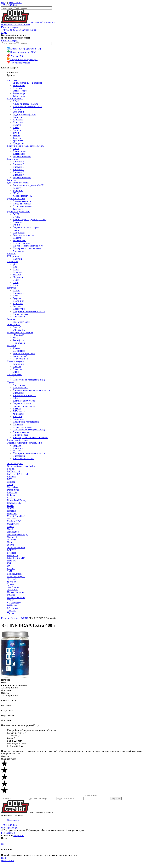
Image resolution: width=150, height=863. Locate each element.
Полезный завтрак (22, 203)
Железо (16, 264)
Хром (15, 282)
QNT (9, 566)
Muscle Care (13, 524)
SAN (9, 571)
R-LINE (11, 568)
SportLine (11, 581)
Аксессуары (13, 80)
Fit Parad (11, 495)
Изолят (16, 348)
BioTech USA (13, 471)
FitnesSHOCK (14, 503)
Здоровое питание (16, 198)
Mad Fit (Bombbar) (16, 516)
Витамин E (18, 172)
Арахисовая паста (22, 201)
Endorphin (12, 492)
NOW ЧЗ (11, 539)
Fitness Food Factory (17, 500)
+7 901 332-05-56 (9, 5)
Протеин (11, 345)
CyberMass (12, 487)
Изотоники (18, 301)
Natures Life (13, 537)
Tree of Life (12, 589)
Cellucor (11, 482)
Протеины (18, 424)
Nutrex (10, 542)
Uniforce (11, 595)
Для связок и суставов (18, 182)
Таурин (16, 133)
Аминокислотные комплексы (27, 106)
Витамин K (18, 175)
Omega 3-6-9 (19, 330)
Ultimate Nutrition (15, 592)
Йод (15, 266)
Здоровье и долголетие (18, 211)
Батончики (18, 364)
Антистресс (19, 222)
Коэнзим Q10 (19, 240)
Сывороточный (20, 358)
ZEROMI (11, 610)
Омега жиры (13, 324)
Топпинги (18, 209)
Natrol (10, 529)
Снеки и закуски (15, 361)
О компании (13, 820)
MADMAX (12, 518)
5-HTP (16, 148)
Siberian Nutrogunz (16, 576)
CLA (15, 377)
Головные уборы (21, 322)
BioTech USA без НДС (18, 474)
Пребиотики (19, 309)
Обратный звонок (27, 30)
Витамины (12, 159)
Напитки (17, 259)
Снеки (16, 372)
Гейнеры (11, 180)
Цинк (15, 285)
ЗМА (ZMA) (19, 335)
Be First (10, 468)
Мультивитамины (22, 156)
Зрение (16, 230)
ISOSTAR (12, 513)
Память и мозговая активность (28, 245)
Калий (16, 269)
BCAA (16, 101)
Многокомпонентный (24, 353)
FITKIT (11, 497)
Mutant (10, 526)
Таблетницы (19, 96)
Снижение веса (20, 314)
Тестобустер (19, 340)
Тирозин (17, 138)
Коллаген (17, 188)
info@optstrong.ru (9, 827)
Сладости (17, 369)
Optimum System (15, 463)
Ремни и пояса (20, 90)
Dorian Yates (13, 489)
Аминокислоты (15, 98)
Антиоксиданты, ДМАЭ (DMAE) (29, 219)
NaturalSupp (13, 532)
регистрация (7, 860)
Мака (15, 337)
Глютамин (18, 117)
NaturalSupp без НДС (17, 534)
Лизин (16, 127)
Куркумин (18, 190)
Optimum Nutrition (16, 547)
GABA (16, 217)
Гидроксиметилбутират (24, 114)
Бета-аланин (19, 111)
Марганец (18, 277)
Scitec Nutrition (14, 574)
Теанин (16, 135)
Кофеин (17, 306)
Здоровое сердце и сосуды (26, 227)
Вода (15, 295)
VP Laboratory (14, 602)
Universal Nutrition (16, 597)
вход (3, 858)
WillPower (12, 605)
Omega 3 (17, 327)
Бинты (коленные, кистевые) (27, 83)
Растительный (20, 356)
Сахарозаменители (22, 206)
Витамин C (18, 167)
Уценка (10, 382)
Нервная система (21, 243)
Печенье (17, 366)
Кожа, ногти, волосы (23, 235)
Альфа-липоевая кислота (25, 104)
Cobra (10, 484)
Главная (5, 618)
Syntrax (10, 584)
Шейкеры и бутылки (17, 440)
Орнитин (17, 130)
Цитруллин (18, 143)
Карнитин (18, 119)
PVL (9, 563)
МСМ (16, 193)
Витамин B (18, 164)
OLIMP (10, 545)
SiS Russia (12, 579)
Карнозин (18, 122)
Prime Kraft (12, 555)
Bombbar (11, 476)
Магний (17, 274)
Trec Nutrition (13, 587)
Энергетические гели (23, 458)
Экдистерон (19, 343)
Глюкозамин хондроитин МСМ (28, 185)
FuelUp (10, 505)
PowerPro (11, 553)
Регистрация (15, 2)
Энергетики (19, 316)
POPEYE (11, 550)
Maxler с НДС (14, 521)
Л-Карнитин (13, 256)
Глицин (17, 224)
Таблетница (19, 93)
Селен (16, 280)
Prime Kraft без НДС (17, 558)
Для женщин (19, 151)
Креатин (17, 125)
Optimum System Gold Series (21, 466)
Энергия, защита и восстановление (30, 437)
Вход (3, 2)
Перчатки (18, 88)
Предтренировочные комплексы (29, 311)
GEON (10, 508)
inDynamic (18, 835)
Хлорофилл (18, 251)
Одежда (11, 319)
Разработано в (8, 833)
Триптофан (18, 140)
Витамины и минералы (24, 395)
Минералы (12, 261)
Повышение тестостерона (20, 332)
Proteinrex (12, 560)
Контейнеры (19, 85)
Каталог (15, 618)
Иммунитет (18, 232)
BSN (9, 479)
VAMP (10, 600)
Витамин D (18, 169)
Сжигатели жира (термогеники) (29, 379)
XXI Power (12, 608)
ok (2, 844)
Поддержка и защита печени (27, 248)
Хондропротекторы (22, 196)
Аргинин (17, 109)
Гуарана (17, 298)
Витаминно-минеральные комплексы (25, 146)
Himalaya (11, 511)
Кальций (17, 272)
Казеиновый (19, 351)
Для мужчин (19, 154)
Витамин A (18, 161)
